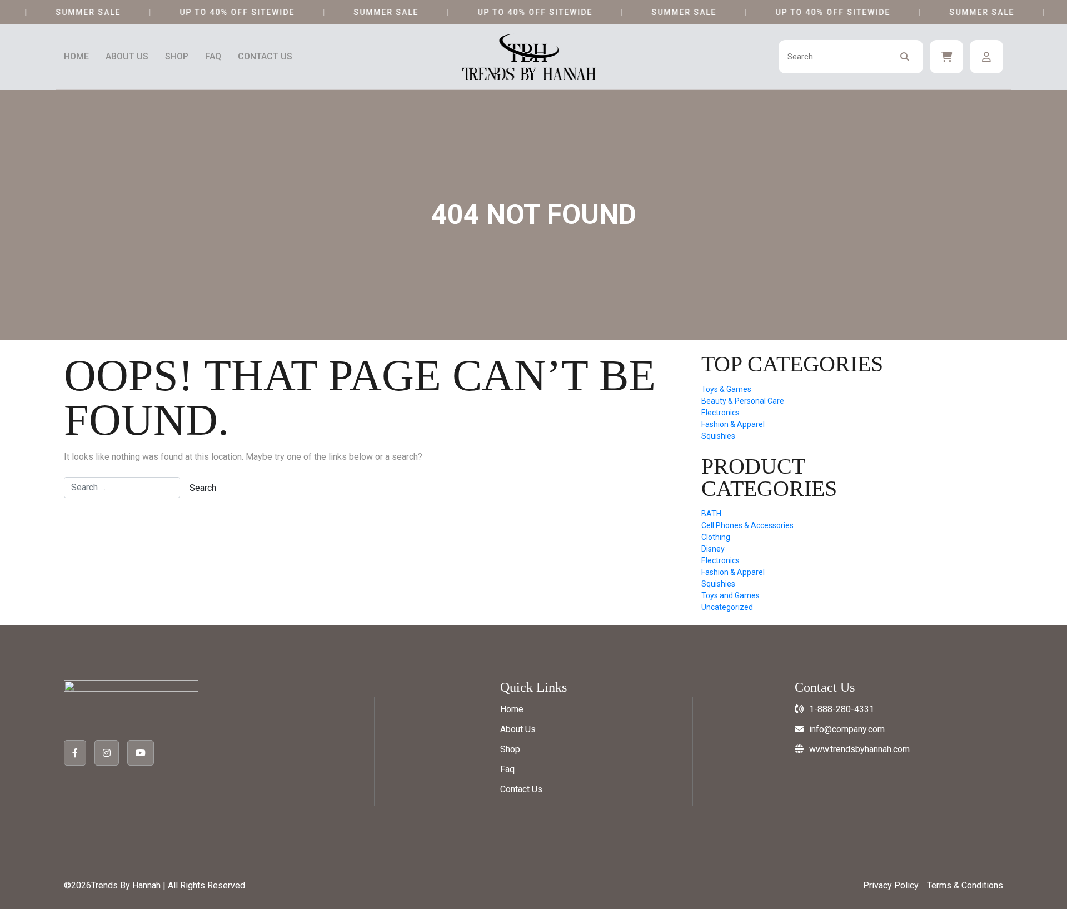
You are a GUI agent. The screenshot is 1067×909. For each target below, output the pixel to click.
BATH (711, 513)
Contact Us (265, 56)
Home (76, 56)
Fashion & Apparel (733, 424)
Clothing (715, 537)
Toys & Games (726, 389)
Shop (176, 56)
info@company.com (847, 729)
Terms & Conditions (965, 885)
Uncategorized (727, 607)
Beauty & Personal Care (742, 400)
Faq (213, 56)
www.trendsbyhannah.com (859, 749)
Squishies (718, 435)
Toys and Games (730, 595)
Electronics (720, 412)
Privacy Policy (891, 885)
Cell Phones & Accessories (747, 525)
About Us (127, 56)
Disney (713, 548)
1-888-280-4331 (841, 709)
